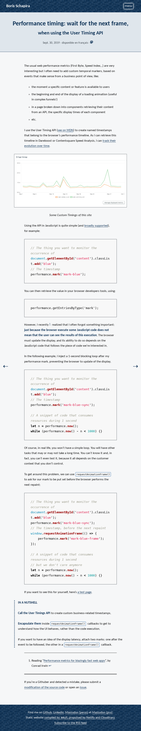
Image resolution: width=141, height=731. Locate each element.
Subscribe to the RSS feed (70, 723)
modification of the (44, 687)
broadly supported (96, 225)
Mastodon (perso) (76, 712)
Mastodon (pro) (102, 712)
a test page (84, 592)
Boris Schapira (18, 6)
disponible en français (75, 42)
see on (65, 130)
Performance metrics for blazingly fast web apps (74, 660)
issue (83, 687)
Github (47, 712)
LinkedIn (58, 712)
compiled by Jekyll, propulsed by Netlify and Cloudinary (79, 717)
